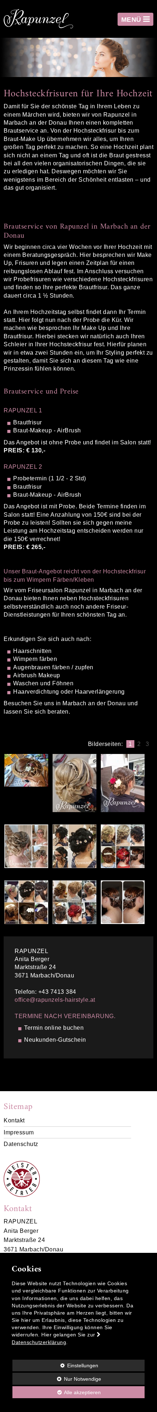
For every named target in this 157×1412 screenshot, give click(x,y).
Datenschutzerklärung (39, 1342)
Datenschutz (21, 1144)
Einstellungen (55, 1367)
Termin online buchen (54, 1028)
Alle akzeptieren (56, 1392)
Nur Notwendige (56, 1380)
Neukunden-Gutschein (55, 1040)
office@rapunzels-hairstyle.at (55, 1000)
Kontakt (14, 1120)
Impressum (19, 1132)
